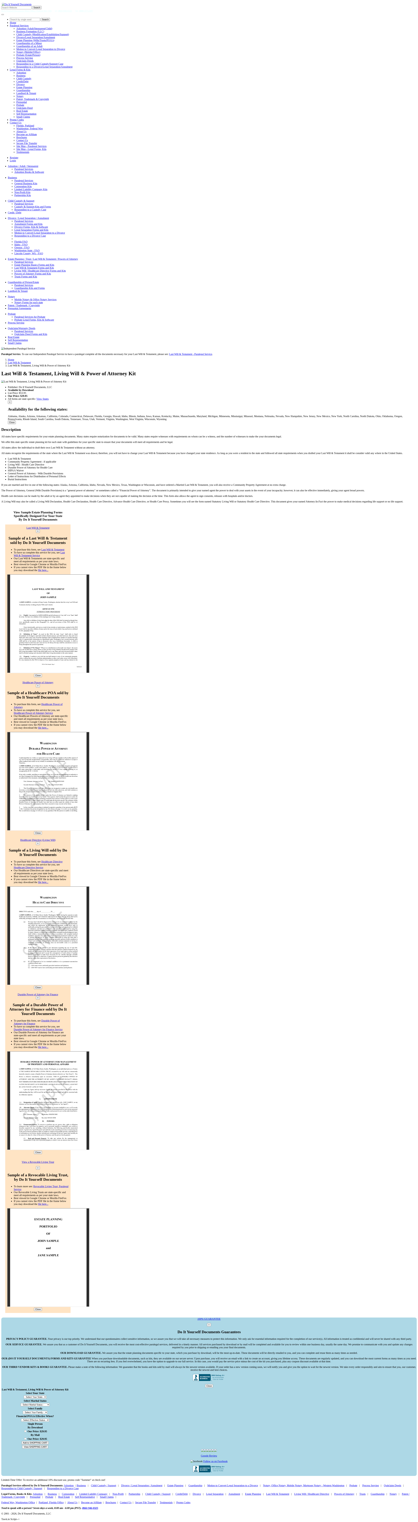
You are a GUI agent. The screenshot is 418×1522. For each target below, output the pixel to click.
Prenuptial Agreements (19, 308)
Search (36, 7)
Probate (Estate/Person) (28, 55)
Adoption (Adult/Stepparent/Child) (34, 28)
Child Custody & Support (21, 200)
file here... (43, 570)
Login (13, 160)
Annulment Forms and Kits (28, 224)
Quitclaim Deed (24, 108)
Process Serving (24, 58)
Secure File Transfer (26, 143)
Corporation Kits (23, 186)
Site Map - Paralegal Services (31, 146)
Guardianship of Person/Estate (23, 282)
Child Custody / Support (103, 1485)
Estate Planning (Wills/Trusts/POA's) (35, 40)
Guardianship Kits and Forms (29, 288)
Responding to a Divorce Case (30, 235)
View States (42, 398)
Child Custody (23, 78)
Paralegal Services (19, 25)
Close (12, 422)
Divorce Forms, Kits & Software (31, 227)
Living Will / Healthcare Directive (311, 1494)
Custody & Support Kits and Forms (32, 206)
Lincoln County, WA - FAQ (28, 253)
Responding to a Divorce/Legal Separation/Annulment (44, 66)
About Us (21, 131)
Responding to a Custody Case (30, 209)
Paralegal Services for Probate (29, 316)
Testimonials (22, 152)
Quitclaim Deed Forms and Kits (30, 334)
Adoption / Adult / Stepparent (23, 166)
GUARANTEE (209, 1319)
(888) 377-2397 (86, 11)
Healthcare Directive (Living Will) (38, 840)
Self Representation (26, 113)
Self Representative (85, 1497)
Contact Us (15, 122)
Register (14, 157)
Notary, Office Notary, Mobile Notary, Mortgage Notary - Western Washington (303, 1485)
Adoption (21, 72)
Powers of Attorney (344, 1494)
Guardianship (23, 90)
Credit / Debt (14, 212)
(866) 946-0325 (65, 11)
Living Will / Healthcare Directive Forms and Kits (40, 270)
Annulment (234, 1494)
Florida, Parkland (25, 125)
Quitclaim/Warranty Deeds (21, 328)
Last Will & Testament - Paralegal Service (190, 354)
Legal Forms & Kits (20, 69)
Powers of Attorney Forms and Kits (32, 273)
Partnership (134, 1494)
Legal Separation (215, 1494)
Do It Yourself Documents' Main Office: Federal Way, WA (26, 11)
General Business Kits (25, 183)
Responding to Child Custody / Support (21, 1488)
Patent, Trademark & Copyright (32, 99)
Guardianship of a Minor (29, 43)
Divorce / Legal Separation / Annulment (28, 218)
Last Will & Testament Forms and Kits (34, 267)
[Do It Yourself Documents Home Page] (17, 4)
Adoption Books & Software (29, 172)
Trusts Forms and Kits (25, 276)
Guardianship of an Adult (29, 46)
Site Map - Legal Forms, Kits (31, 149)
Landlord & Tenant (26, 93)
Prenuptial (21, 102)
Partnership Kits (22, 195)
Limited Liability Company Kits (30, 189)
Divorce (20, 84)
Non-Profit (118, 1494)
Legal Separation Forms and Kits (31, 229)
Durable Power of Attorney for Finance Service (38, 1029)
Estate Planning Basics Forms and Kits (34, 264)
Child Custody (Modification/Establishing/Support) (42, 34)
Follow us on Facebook (215, 1461)
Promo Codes (17, 119)
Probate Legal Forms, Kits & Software (34, 319)
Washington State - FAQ (27, 250)
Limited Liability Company (93, 1494)
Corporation (68, 1494)
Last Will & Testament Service (39, 554)
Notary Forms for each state (28, 302)
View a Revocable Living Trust (38, 1162)
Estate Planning (24, 87)
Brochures (21, 137)
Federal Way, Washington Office (18, 1502)
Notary (20, 96)
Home (13, 22)
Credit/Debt (22, 81)
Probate (20, 105)
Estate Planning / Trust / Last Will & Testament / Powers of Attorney (43, 259)
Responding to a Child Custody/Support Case (39, 63)
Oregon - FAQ (22, 247)
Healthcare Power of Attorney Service (33, 713)
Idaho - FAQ (21, 244)
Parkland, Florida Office (51, 1502)
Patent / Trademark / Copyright (24, 305)
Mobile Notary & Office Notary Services (35, 299)
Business (20, 75)
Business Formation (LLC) (30, 31)
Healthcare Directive (52, 861)
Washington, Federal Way (29, 128)
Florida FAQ (21, 241)
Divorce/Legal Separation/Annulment (35, 37)
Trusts (362, 1494)
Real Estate (22, 111)
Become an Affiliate (26, 134)
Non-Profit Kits (22, 192)
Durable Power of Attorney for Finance (38, 994)
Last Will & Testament (19, 362)
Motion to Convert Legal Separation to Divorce (40, 49)
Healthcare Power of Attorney (38, 682)
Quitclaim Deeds (25, 60)
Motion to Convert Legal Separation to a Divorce (39, 232)
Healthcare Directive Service (28, 867)
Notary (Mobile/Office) (28, 52)
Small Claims (23, 116)
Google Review (209, 1455)
